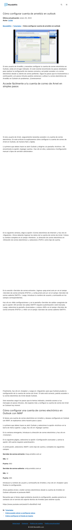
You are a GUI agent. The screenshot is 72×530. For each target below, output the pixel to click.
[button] (61, 5)
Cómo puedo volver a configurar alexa (20, 513)
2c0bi (10, 20)
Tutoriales (17, 26)
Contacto (25, 523)
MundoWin (7, 26)
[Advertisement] (36, 103)
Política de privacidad (52, 523)
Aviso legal (16, 523)
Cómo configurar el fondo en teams (19, 516)
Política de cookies (36, 523)
